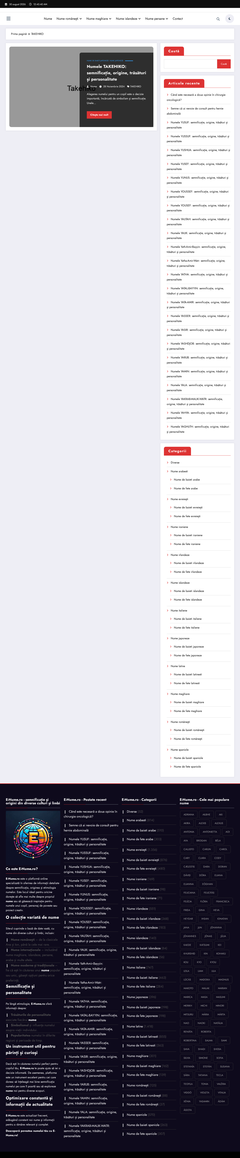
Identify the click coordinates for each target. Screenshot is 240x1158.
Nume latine (178, 666)
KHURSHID (189, 953)
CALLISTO (189, 849)
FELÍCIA (188, 901)
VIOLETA (204, 1092)
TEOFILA (188, 1084)
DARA (206, 866)
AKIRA (187, 823)
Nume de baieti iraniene (188, 535)
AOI (228, 832)
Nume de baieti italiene (188, 619)
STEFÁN (207, 1066)
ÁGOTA (188, 1110)
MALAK (205, 988)
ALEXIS (202, 823)
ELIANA (219, 875)
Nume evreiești (179, 499)
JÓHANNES (190, 936)
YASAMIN (204, 1101)
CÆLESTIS (189, 866)
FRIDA (187, 910)
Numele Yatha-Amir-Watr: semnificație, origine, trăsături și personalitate (85, 987)
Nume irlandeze (180, 555)
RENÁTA (188, 1031)
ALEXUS (219, 823)
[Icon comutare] (8, 19)
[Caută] (218, 19)
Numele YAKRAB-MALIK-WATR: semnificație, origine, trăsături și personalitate (87, 1131)
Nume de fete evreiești (187, 516)
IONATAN (222, 918)
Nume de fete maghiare (188, 711)
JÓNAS (208, 936)
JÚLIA (223, 936)
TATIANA (202, 1075)
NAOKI (201, 1023)
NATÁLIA (218, 1023)
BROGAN (201, 840)
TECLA (219, 1075)
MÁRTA (221, 1014)
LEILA (186, 971)
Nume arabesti (179, 471)
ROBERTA (206, 1031)
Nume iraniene (179, 527)
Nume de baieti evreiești (188, 507)
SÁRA (187, 1075)
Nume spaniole (180, 750)
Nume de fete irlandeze (188, 572)
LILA (214, 971)
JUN (200, 927)
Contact (178, 18)
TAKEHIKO (135, 86)
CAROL (223, 849)
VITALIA (222, 1092)
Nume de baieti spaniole (188, 758)
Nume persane (155, 18)
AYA (186, 840)
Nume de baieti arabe (187, 480)
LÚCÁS (187, 979)
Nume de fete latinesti (187, 683)
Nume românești (67, 18)
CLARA (202, 858)
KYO (199, 962)
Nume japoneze (116, 60)
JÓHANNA (216, 927)
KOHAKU (221, 953)
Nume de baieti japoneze (98, 60)
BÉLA (218, 840)
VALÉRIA (221, 1084)
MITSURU (188, 1014)
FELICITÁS (209, 892)
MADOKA (205, 979)
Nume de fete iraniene (187, 544)
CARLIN (207, 849)
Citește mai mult (99, 114)
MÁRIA (205, 1014)
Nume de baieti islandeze (189, 591)
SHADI (201, 1049)
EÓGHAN (207, 884)
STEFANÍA (189, 1066)
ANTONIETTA (210, 832)
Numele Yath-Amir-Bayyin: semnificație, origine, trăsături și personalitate (85, 968)
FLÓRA (203, 901)
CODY (217, 858)
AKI (220, 814)
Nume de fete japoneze (188, 655)
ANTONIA (189, 832)
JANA (186, 927)
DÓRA (202, 875)
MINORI (220, 1005)
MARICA (188, 997)
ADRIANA (189, 814)
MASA (204, 997)
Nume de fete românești (188, 739)
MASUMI (220, 997)
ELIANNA (189, 884)
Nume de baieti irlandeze (189, 563)
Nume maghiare (97, 18)
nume (93, 86)
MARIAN (222, 988)
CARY (187, 858)
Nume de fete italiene (186, 628)
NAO (186, 1023)
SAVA (186, 1049)
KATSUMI (204, 945)
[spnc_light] (229, 18)
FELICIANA (189, 892)
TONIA (204, 1084)
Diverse (175, 462)
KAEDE (187, 945)
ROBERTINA (190, 1040)
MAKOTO (188, 988)
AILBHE (206, 814)
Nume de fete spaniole (187, 767)
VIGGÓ (188, 1092)
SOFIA (219, 1058)
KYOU (213, 962)
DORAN (222, 866)
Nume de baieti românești (189, 730)
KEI (219, 945)
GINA (202, 910)
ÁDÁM (221, 1101)
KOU (186, 962)
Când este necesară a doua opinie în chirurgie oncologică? (90, 814)
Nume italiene (179, 610)
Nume (48, 18)
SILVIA (187, 1058)
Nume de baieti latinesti (188, 674)
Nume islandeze (126, 18)
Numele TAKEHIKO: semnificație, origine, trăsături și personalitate (116, 72)
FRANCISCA (222, 901)
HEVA (216, 910)
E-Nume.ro (13, 879)
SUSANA (225, 1066)
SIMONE (203, 1058)
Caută (174, 51)
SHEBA (217, 1049)
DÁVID (187, 875)
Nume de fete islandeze (188, 600)
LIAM (200, 971)
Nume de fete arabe (186, 488)
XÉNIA (187, 1101)
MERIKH (188, 1005)
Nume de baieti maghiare (189, 702)
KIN (206, 953)
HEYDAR (188, 918)
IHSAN (205, 918)
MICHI (204, 1005)
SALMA (209, 1040)
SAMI (224, 1040)
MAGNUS (223, 979)
